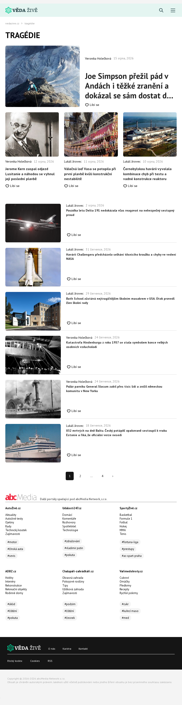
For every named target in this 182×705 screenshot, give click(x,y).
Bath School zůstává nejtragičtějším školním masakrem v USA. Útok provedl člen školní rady (120, 301)
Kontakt (83, 648)
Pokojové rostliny (73, 581)
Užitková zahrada (73, 589)
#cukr (125, 604)
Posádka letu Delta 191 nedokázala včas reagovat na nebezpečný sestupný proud (120, 212)
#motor (12, 542)
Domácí (67, 515)
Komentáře (69, 518)
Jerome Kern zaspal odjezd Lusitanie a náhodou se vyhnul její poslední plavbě (30, 174)
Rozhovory (68, 522)
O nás (51, 648)
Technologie (70, 530)
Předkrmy (125, 585)
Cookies (35, 660)
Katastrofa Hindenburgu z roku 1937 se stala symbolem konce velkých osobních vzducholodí (117, 344)
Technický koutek (16, 530)
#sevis (11, 556)
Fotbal (124, 522)
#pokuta (70, 555)
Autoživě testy (14, 518)
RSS (50, 660)
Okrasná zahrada (72, 578)
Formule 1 (126, 518)
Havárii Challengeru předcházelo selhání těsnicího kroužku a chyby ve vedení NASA (121, 256)
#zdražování (72, 541)
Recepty (124, 589)
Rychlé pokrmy (129, 593)
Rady (8, 526)
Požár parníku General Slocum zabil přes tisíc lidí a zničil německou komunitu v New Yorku (114, 389)
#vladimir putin (74, 548)
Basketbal (126, 515)
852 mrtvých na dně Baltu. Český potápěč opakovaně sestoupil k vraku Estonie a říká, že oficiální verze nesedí (116, 433)
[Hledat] (161, 10)
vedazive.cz (12, 23)
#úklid (11, 604)
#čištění (12, 611)
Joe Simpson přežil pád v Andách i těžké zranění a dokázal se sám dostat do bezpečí (128, 85)
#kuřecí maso (130, 611)
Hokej (123, 526)
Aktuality (10, 515)
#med (125, 618)
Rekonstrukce (13, 585)
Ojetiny (9, 522)
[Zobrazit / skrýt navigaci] (173, 10)
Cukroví (124, 578)
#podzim (70, 604)
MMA (123, 530)
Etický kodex (14, 660)
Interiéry (10, 581)
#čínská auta (15, 549)
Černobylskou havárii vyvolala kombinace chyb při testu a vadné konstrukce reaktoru (147, 174)
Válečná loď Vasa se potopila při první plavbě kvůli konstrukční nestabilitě (90, 174)
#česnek (70, 618)
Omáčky (125, 581)
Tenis (123, 534)
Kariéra (67, 648)
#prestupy (128, 549)
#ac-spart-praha (132, 556)
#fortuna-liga (130, 542)
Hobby (9, 578)
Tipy (65, 585)
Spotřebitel (69, 526)
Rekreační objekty (16, 589)
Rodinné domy (14, 593)
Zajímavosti (12, 534)
